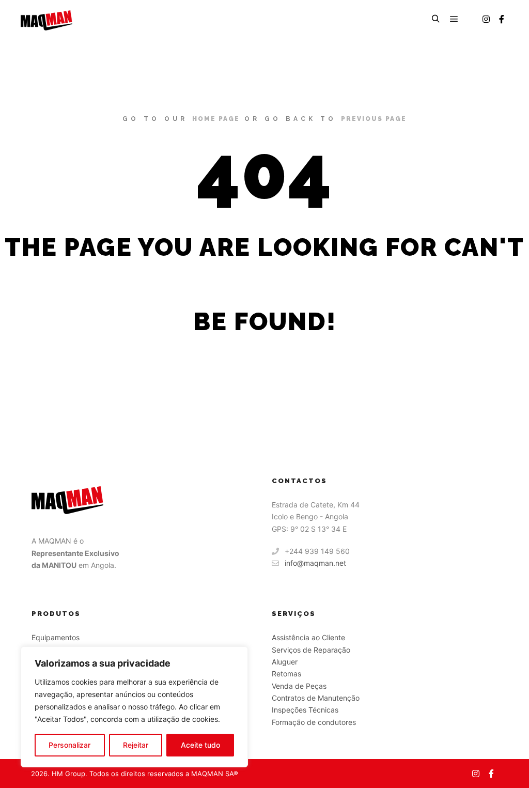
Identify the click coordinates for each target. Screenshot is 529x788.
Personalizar (69, 744)
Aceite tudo (200, 744)
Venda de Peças (299, 686)
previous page (374, 118)
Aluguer (285, 661)
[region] (134, 706)
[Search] (435, 19)
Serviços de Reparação (311, 649)
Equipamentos (56, 637)
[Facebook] (501, 19)
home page (216, 118)
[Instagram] (486, 19)
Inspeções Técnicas (305, 709)
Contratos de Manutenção (316, 697)
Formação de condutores (314, 722)
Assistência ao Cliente (308, 637)
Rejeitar (135, 744)
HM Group (68, 773)
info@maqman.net (315, 563)
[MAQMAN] (46, 19)
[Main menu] (454, 19)
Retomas (286, 673)
